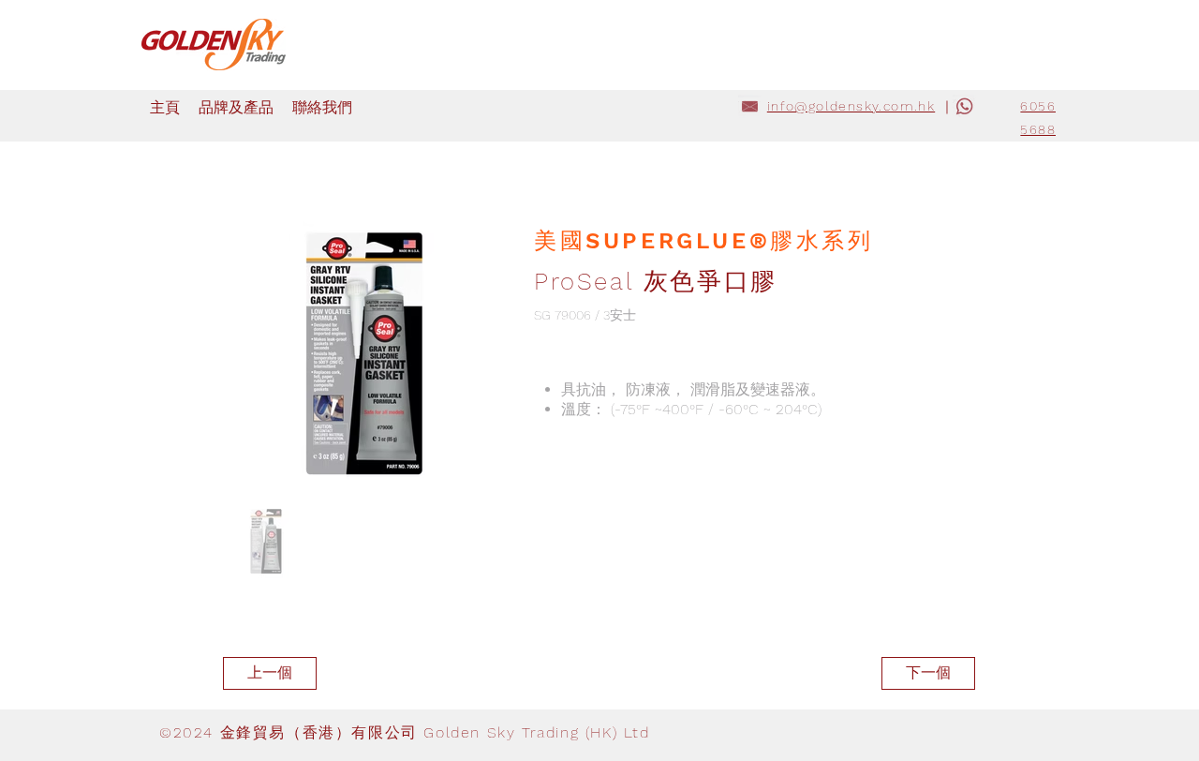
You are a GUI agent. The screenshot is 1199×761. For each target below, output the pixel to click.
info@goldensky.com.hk (851, 105)
